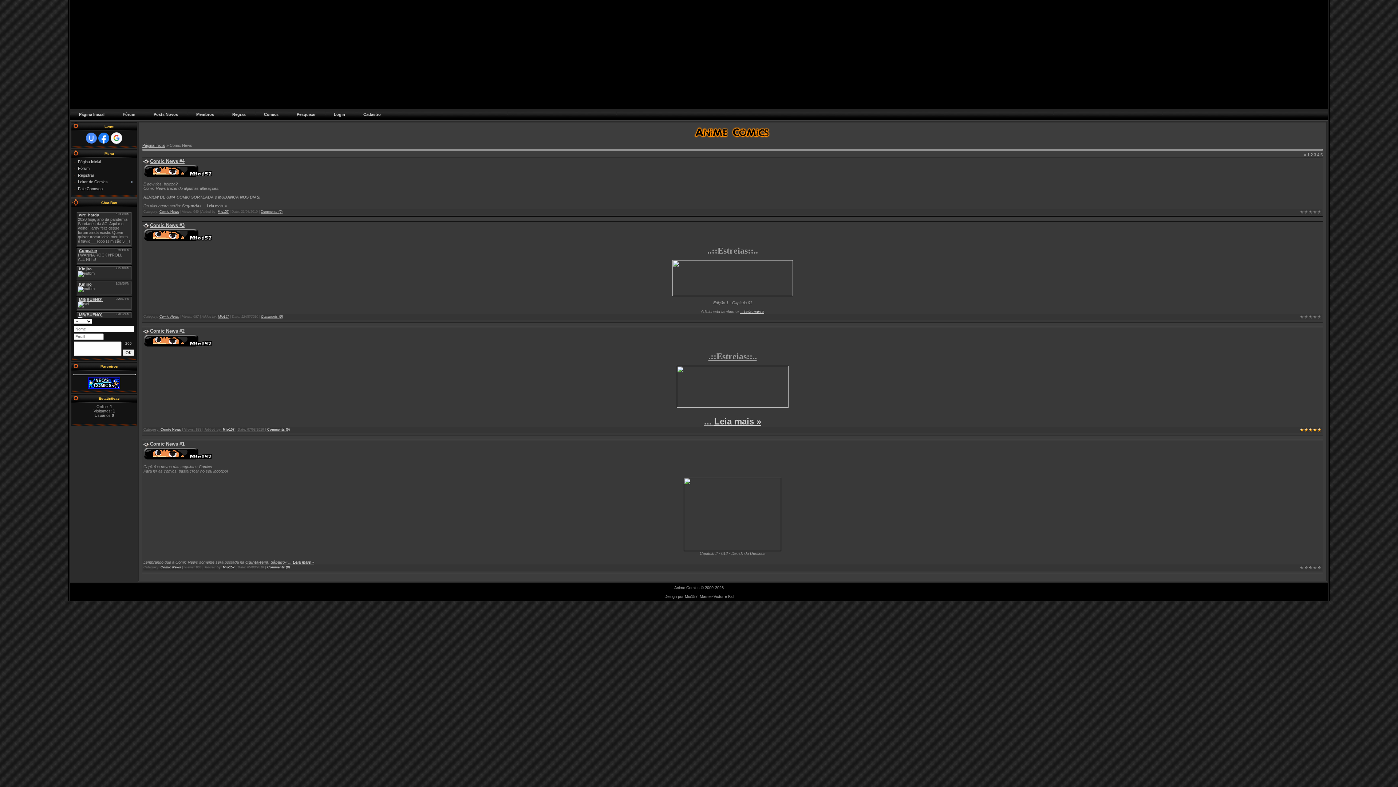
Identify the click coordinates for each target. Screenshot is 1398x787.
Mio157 (223, 212)
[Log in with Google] (116, 138)
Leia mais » (217, 206)
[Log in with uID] (91, 138)
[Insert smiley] (132, 321)
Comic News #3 (167, 225)
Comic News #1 (167, 444)
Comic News (169, 212)
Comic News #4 (167, 161)
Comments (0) (272, 212)
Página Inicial (153, 145)
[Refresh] (125, 321)
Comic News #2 (167, 331)
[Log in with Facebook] (103, 138)
